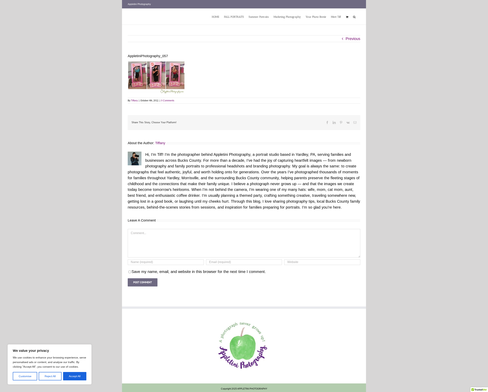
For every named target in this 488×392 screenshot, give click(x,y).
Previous (353, 39)
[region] (50, 364)
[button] (354, 17)
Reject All (50, 376)
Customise (25, 376)
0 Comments (167, 100)
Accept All (74, 376)
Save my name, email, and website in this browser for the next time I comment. (199, 272)
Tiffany (134, 100)
